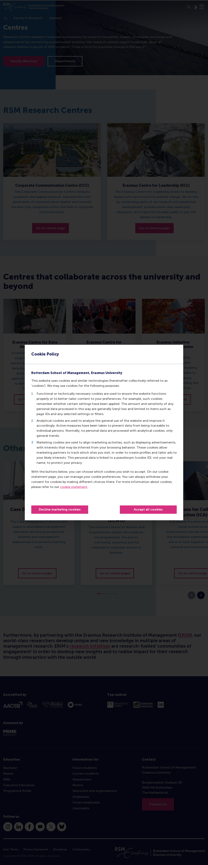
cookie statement (73, 487)
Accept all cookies (148, 509)
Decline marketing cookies (60, 509)
